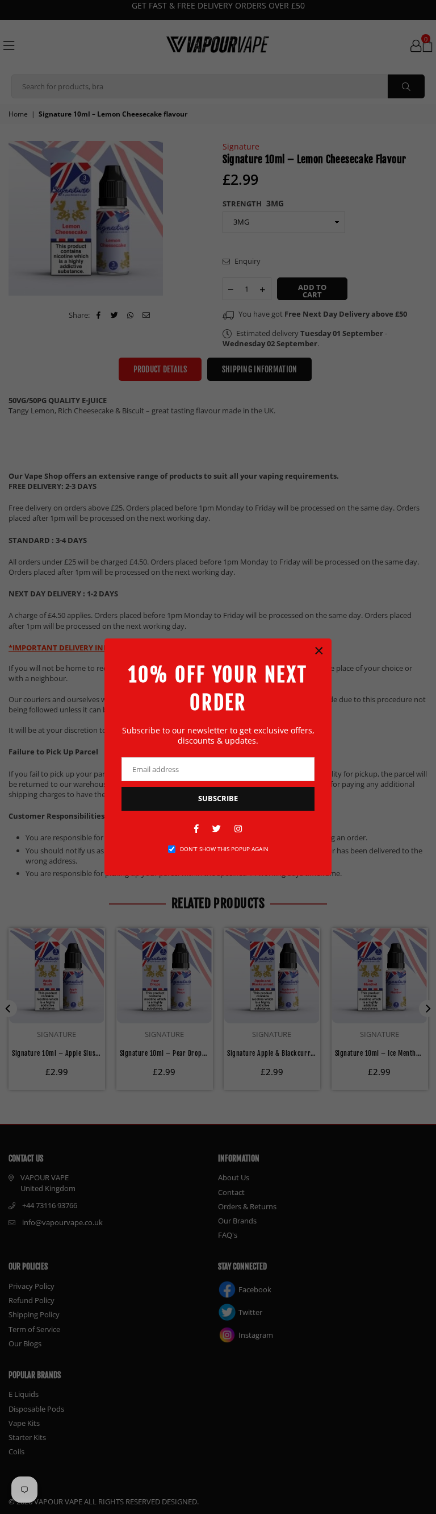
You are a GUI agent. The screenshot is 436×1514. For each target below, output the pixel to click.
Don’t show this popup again (224, 849)
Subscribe (218, 798)
